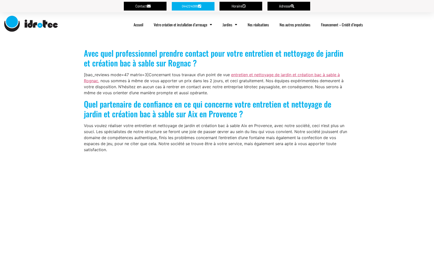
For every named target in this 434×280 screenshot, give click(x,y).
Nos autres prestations (295, 24)
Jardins (227, 24)
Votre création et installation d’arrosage (180, 24)
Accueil (138, 24)
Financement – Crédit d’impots (342, 24)
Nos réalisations (258, 24)
